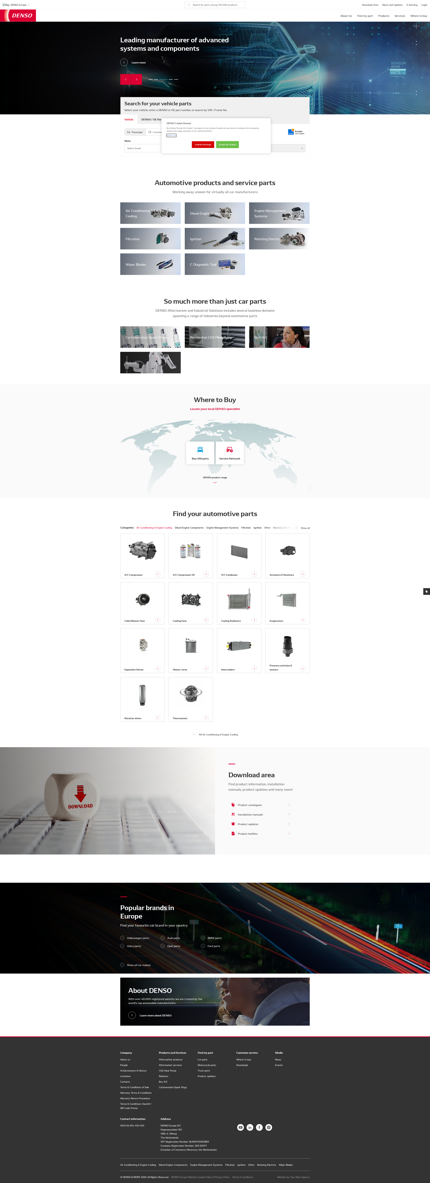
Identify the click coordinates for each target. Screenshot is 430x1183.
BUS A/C (261, 337)
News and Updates (392, 5)
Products (383, 15)
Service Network (229, 458)
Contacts (125, 1081)
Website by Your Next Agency (293, 1177)
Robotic (131, 362)
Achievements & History (133, 1070)
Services (400, 15)
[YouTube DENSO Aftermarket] (240, 1127)
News (278, 1059)
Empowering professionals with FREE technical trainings (156, 79)
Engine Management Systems (270, 213)
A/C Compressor (133, 574)
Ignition (195, 238)
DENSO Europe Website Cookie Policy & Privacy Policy (200, 1177)
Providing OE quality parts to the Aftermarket (151, 79)
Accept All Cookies (227, 144)
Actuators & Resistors (282, 574)
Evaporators (276, 620)
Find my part (365, 15)
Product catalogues (250, 805)
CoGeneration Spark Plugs (173, 1087)
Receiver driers (132, 718)
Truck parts (204, 1070)
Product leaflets (248, 833)
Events (279, 1065)
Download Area (370, 5)
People (124, 1065)
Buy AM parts (200, 458)
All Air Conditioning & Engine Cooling (218, 734)
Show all (305, 528)
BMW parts (215, 938)
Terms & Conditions (242, 1177)
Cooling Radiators (231, 620)
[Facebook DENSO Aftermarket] (259, 1127)
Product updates (248, 824)
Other (267, 527)
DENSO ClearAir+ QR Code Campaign (176, 79)
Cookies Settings (203, 144)
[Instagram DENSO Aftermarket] (268, 1127)
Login (424, 5)
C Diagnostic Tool (203, 264)
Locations (125, 1076)
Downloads (242, 1065)
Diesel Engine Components (210, 213)
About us (125, 1059)
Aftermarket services (170, 1065)
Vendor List (171, 135)
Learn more (139, 62)
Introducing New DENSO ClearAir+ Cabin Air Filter (169, 79)
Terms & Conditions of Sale (134, 1087)
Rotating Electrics (268, 238)
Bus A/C (163, 1081)
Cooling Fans (180, 620)
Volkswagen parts (138, 938)
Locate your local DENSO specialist (215, 408)
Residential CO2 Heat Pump (211, 337)
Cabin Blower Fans (134, 620)
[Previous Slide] (125, 79)
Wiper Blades (136, 264)
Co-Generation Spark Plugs (146, 337)
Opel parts (173, 946)
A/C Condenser (229, 574)
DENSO (18, 15)
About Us (346, 15)
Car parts (202, 1059)
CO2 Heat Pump (167, 1070)
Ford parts (214, 946)
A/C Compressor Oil (184, 574)
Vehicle (128, 119)
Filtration (133, 238)
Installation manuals (250, 814)
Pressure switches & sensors (281, 667)
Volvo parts (134, 946)
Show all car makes (139, 965)
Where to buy (419, 15)
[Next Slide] (136, 79)
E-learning (412, 5)
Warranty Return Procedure (135, 1098)
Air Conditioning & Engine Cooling (145, 213)
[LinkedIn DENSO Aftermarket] (250, 1127)
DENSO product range (215, 477)
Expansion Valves (133, 669)
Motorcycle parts (207, 1065)
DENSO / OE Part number (157, 119)
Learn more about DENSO (155, 1015)
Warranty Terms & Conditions (136, 1092)
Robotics (163, 1076)
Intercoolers (228, 669)
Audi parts (173, 938)
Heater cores (180, 669)
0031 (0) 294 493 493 (132, 1125)
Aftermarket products (171, 1059)
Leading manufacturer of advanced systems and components (161, 79)
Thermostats (180, 718)
